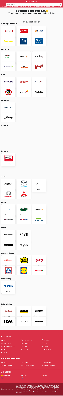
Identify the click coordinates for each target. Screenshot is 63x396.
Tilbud (11, 6)
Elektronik (28, 6)
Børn (5, 349)
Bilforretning (47, 349)
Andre (5, 352)
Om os (5, 362)
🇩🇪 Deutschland (5, 375)
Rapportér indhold (29, 365)
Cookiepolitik (47, 362)
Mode (52, 6)
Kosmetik (47, 6)
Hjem (5, 6)
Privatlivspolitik (8, 365)
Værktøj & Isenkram (9, 346)
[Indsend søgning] (60, 4)
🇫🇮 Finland (24, 375)
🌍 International (25, 378)
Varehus (46, 346)
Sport (25, 346)
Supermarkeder (19, 6)
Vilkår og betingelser (49, 365)
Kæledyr (26, 349)
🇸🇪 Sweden (4, 378)
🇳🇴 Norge (44, 375)
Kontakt (26, 362)
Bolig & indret (38, 6)
